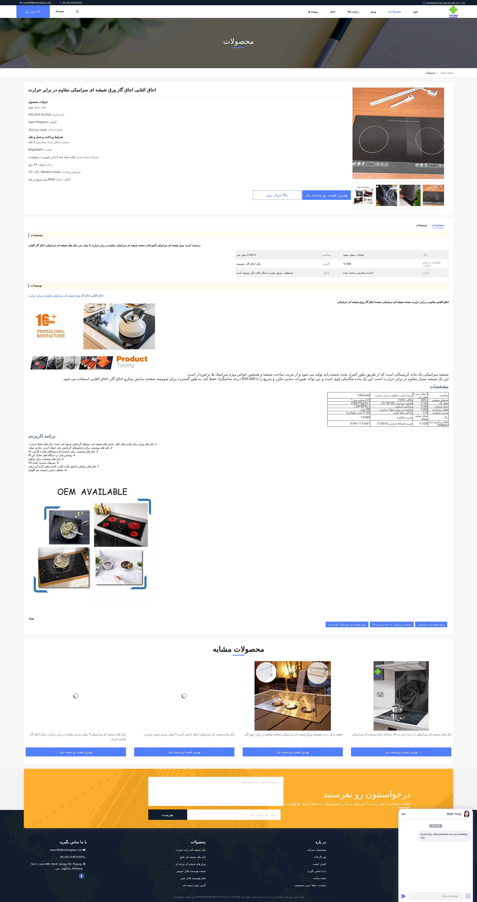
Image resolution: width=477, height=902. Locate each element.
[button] (446, 704)
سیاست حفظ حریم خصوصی (310, 885)
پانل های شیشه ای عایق (193, 856)
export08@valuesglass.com (37, 2)
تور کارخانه (320, 856)
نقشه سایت (319, 878)
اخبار (332, 11)
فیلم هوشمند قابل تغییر (193, 878)
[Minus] (403, 814)
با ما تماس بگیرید (316, 871)
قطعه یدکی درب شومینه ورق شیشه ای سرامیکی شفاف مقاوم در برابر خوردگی (402, 734)
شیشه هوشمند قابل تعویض (191, 871)
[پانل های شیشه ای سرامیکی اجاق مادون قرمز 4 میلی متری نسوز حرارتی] (293, 696)
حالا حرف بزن (33, 11)
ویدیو (373, 11)
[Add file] (468, 896)
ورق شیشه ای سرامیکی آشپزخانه (347, 624)
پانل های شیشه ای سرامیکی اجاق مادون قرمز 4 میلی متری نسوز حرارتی (297, 734)
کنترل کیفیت (319, 863)
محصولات (395, 11)
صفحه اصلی (446, 72)
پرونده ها (313, 11)
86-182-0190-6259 (72, 2)
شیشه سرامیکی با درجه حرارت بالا (391, 624)
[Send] (404, 896)
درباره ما (354, 11)
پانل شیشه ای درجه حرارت (191, 849)
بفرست (168, 815)
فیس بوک (81, 876)
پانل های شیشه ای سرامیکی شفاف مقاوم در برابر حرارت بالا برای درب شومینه (77, 734)
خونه (415, 11)
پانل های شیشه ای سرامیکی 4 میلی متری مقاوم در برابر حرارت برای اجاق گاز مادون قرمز (186, 736)
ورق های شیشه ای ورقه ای (191, 863)
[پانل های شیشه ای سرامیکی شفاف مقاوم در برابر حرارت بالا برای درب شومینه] (76, 696)
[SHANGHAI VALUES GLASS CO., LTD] (453, 11)
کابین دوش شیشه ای (194, 885)
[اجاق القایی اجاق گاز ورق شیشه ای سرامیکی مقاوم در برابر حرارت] (398, 133)
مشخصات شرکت (316, 849)
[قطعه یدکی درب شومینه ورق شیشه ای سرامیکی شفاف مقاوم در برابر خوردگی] (401, 696)
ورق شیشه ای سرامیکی (431, 624)
